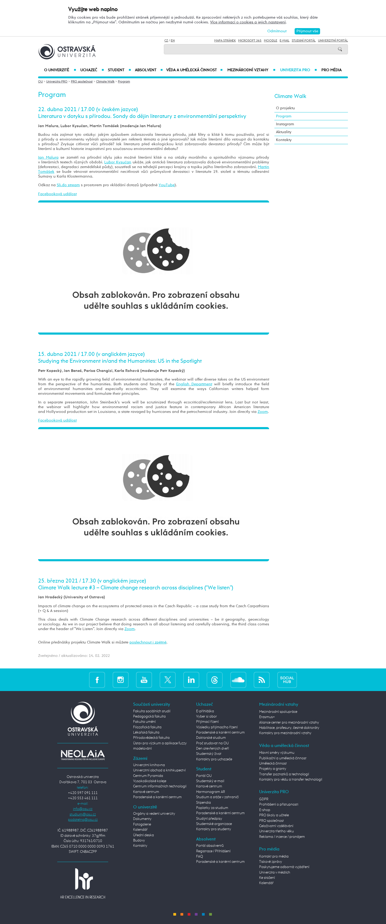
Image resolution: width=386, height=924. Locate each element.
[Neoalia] (82, 755)
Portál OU (204, 776)
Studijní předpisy (209, 819)
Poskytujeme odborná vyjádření (284, 867)
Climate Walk (105, 81)
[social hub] (287, 679)
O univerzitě (60, 70)
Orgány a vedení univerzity (154, 814)
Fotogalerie (142, 824)
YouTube (167, 185)
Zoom (263, 412)
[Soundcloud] (238, 679)
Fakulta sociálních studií (151, 711)
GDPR (263, 799)
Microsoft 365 (250, 40)
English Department (194, 384)
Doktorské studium (211, 738)
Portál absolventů (210, 846)
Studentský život (208, 754)
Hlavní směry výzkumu (276, 753)
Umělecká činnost (273, 763)
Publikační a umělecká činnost (282, 758)
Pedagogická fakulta (149, 716)
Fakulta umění (144, 722)
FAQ (199, 856)
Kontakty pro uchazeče (214, 759)
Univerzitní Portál (333, 40)
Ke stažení (267, 878)
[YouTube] (144, 679)
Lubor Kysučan (117, 162)
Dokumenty (142, 819)
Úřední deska (143, 835)
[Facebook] (97, 679)
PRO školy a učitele (274, 815)
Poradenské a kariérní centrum (157, 797)
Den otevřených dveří (212, 748)
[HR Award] (82, 883)
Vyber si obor (206, 716)
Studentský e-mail (210, 781)
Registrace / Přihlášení (213, 851)
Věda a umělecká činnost (194, 70)
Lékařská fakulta (146, 732)
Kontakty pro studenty (213, 829)
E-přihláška (205, 711)
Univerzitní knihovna (149, 765)
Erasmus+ (267, 717)
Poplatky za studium (212, 808)
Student (119, 70)
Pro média (331, 70)
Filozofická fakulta (147, 727)
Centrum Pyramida (148, 776)
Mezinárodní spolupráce (278, 712)
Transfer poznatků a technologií (284, 774)
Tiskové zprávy (270, 862)
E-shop (264, 810)
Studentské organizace (214, 824)
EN (173, 40)
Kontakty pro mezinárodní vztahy (285, 733)
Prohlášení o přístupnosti (278, 804)
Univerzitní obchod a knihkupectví (159, 770)
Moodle (270, 40)
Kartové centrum (146, 792)
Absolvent (149, 70)
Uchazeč (92, 70)
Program (124, 81)
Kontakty (284, 140)
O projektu (285, 108)
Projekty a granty (272, 769)
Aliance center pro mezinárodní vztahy (289, 722)
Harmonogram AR (210, 792)
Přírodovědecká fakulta (151, 738)
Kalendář (140, 830)
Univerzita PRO (298, 70)
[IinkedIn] (191, 679)
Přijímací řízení (207, 722)
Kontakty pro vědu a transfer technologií (290, 779)
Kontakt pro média (274, 856)
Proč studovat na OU (212, 743)
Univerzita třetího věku (276, 831)
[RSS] (262, 679)
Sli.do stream (68, 185)
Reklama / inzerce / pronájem (282, 837)
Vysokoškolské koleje (149, 781)
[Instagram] (121, 679)
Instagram (285, 124)
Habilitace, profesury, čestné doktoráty (289, 728)
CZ (166, 40)
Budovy (139, 840)
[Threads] (215, 679)
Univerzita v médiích (274, 872)
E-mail (284, 40)
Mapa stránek (225, 40)
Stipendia (203, 802)
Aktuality (283, 132)
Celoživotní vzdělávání (276, 826)
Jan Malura (48, 157)
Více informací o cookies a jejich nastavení (248, 22)
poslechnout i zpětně (147, 642)
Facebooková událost (57, 194)
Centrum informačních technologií (159, 786)
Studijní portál (304, 40)
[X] (168, 679)
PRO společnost (82, 81)
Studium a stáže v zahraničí (217, 797)
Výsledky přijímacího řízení (217, 727)
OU (40, 81)
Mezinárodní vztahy (251, 70)
